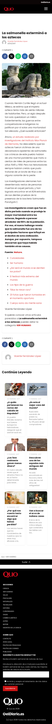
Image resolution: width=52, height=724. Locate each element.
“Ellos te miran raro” (20, 289)
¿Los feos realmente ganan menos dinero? (14, 462)
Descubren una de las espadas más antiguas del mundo (36, 463)
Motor (5, 624)
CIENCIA (6, 588)
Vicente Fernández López (17, 41)
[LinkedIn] (25, 56)
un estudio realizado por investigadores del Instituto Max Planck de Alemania (26, 140)
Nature (18, 252)
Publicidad (7, 652)
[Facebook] (5, 56)
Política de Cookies (11, 648)
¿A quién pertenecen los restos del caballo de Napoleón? (15, 408)
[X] (11, 56)
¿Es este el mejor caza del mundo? (37, 405)
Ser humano (16, 262)
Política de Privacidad (12, 645)
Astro (5, 621)
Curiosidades (17, 258)
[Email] (31, 56)
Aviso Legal (7, 642)
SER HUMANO (8, 592)
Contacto (7, 639)
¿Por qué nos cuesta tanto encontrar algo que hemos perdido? (14, 517)
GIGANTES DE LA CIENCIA (12, 628)
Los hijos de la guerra (21, 284)
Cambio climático (10, 618)
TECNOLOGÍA (7, 605)
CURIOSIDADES (8, 611)
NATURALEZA (7, 601)
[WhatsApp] (18, 56)
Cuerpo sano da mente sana (26, 303)
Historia (6, 608)
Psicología (7, 598)
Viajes (5, 614)
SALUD (5, 595)
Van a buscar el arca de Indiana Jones (36, 513)
